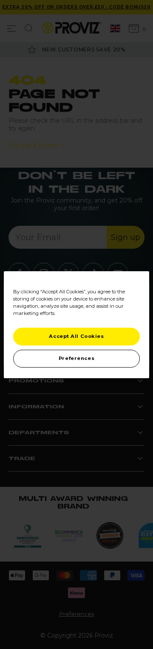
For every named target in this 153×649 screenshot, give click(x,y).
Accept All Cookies (76, 336)
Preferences (76, 358)
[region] (76, 324)
